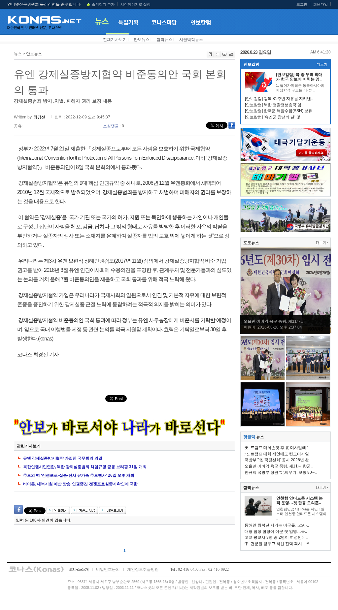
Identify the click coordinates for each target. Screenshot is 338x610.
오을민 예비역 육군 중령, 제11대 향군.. (279, 466)
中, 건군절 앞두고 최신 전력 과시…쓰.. (278, 543)
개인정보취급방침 (143, 569)
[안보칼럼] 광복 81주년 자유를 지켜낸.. (279, 98)
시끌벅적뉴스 (191, 39)
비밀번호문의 (108, 569)
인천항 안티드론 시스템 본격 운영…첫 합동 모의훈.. (299, 500)
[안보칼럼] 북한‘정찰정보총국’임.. (274, 105)
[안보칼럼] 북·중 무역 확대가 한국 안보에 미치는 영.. (299, 76)
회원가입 (320, 4)
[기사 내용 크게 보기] (210, 56)
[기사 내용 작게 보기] (217, 56)
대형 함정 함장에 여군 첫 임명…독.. (276, 531)
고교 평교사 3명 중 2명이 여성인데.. (276, 537)
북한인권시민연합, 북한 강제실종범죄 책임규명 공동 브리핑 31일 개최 (85, 467)
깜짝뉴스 (164, 39)
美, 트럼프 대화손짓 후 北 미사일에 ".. (277, 447)
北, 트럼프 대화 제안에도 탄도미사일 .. (278, 454)
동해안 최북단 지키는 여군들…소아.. (277, 525)
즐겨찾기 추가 (103, 4)
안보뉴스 (142, 39)
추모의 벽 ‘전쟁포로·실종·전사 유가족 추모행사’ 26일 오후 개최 (78, 475)
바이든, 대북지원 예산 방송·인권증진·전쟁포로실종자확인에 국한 (80, 484)
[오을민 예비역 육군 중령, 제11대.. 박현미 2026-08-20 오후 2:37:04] (285, 332)
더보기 (322, 64)
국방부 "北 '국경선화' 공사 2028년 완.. (278, 460)
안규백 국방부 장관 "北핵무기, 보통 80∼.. (281, 472)
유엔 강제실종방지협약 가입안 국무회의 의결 (62, 458)
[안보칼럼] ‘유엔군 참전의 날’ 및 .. (274, 117)
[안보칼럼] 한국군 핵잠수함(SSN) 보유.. (279, 111)
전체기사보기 (115, 39)
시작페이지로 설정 (135, 4)
